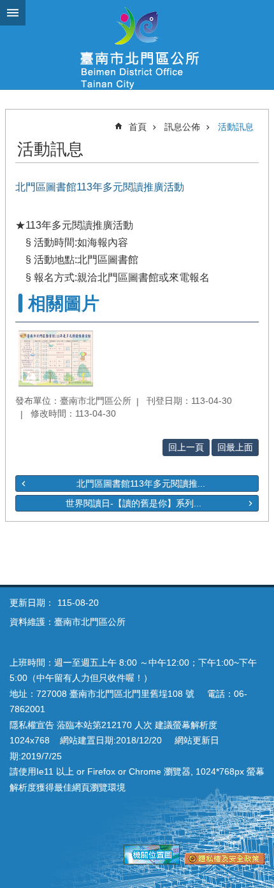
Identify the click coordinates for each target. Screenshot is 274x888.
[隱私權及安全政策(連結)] (224, 861)
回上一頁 (186, 447)
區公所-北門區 (137, 44)
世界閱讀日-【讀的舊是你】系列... (133, 503)
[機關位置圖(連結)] (152, 861)
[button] (55, 359)
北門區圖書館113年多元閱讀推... (140, 483)
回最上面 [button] (235, 447)
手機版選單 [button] (12, 12)
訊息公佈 (182, 127)
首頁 (138, 127)
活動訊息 (236, 127)
